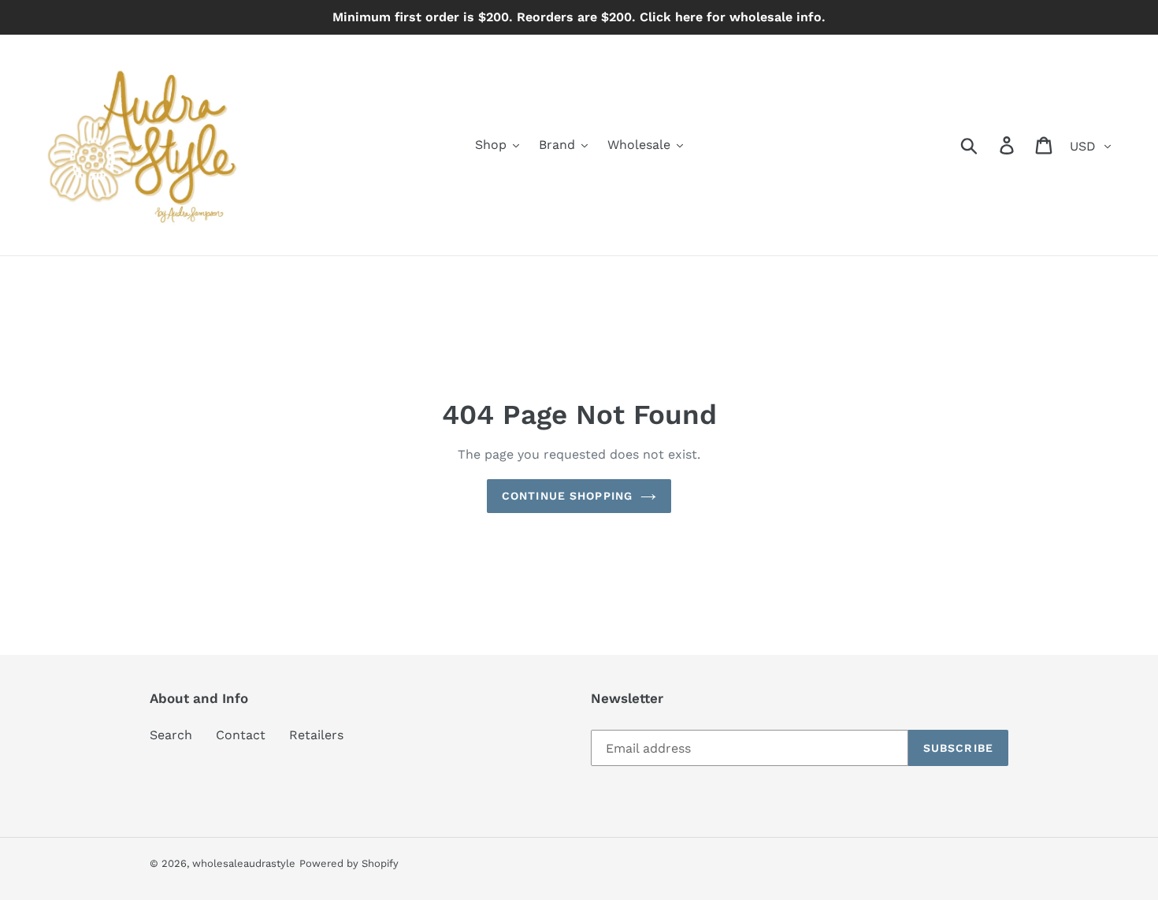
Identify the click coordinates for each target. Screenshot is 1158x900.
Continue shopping (567, 495)
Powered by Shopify (349, 863)
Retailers (316, 734)
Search (171, 734)
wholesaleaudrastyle (243, 863)
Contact (240, 734)
